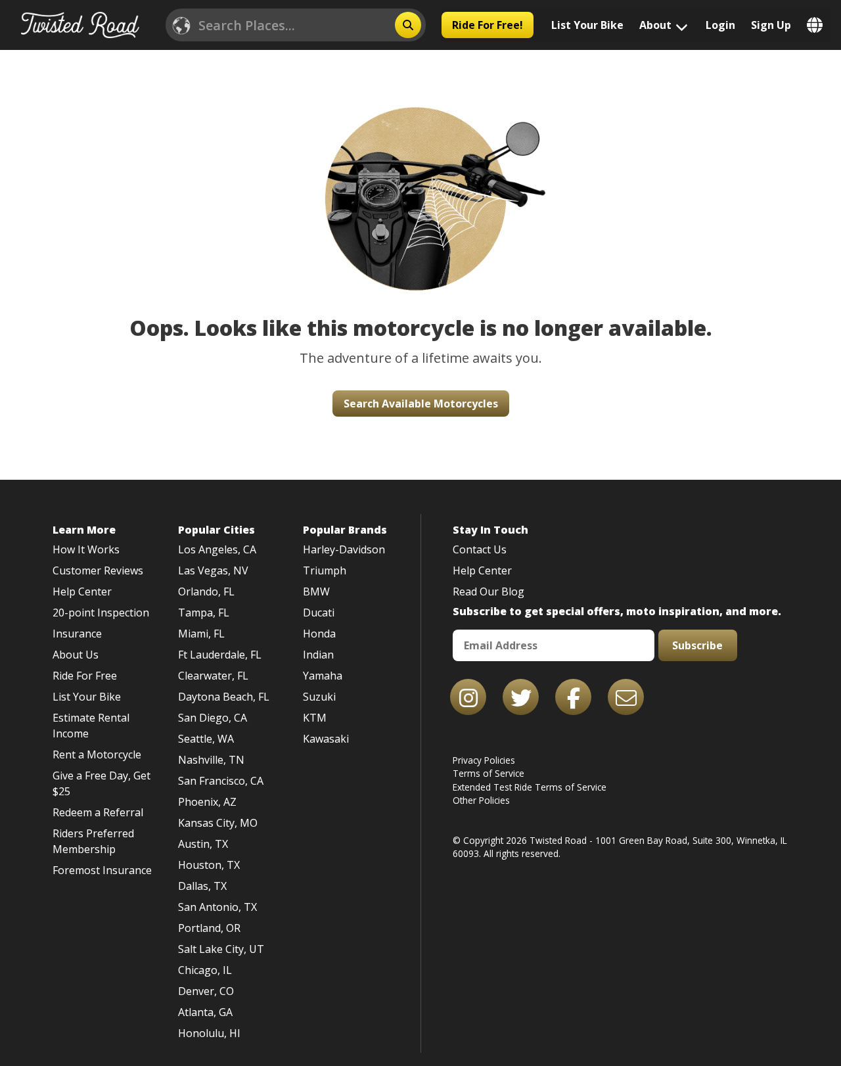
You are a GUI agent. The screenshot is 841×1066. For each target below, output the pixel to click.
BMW (316, 591)
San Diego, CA (212, 717)
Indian (318, 654)
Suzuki (319, 696)
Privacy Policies (484, 760)
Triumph (324, 570)
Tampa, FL (203, 612)
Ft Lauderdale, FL (219, 654)
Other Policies (481, 800)
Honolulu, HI (209, 1033)
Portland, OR (209, 928)
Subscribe (697, 645)
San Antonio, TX (217, 907)
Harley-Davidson (344, 549)
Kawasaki (326, 738)
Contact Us (480, 549)
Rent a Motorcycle (97, 754)
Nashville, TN (211, 760)
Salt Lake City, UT (221, 949)
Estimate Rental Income (91, 725)
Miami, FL (201, 633)
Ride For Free (85, 675)
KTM (315, 717)
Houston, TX (209, 865)
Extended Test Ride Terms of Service (529, 787)
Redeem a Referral (98, 812)
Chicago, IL (205, 970)
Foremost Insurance (102, 870)
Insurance (77, 633)
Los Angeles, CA (217, 549)
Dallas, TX (202, 886)
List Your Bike (587, 25)
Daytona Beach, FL (223, 696)
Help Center (82, 591)
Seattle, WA (206, 738)
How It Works (86, 549)
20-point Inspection (101, 612)
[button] (421, 181)
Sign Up (771, 25)
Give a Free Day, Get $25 (101, 783)
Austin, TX (203, 844)
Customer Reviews (98, 570)
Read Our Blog (488, 591)
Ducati (318, 612)
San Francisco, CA (220, 781)
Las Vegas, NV (213, 570)
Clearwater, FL (213, 675)
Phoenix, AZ (207, 802)
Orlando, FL (206, 591)
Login (720, 25)
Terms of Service (488, 773)
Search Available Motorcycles (421, 403)
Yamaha (322, 675)
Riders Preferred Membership (93, 841)
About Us (76, 654)
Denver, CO (206, 991)
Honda (319, 633)
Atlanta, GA (205, 1012)
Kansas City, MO (218, 823)
